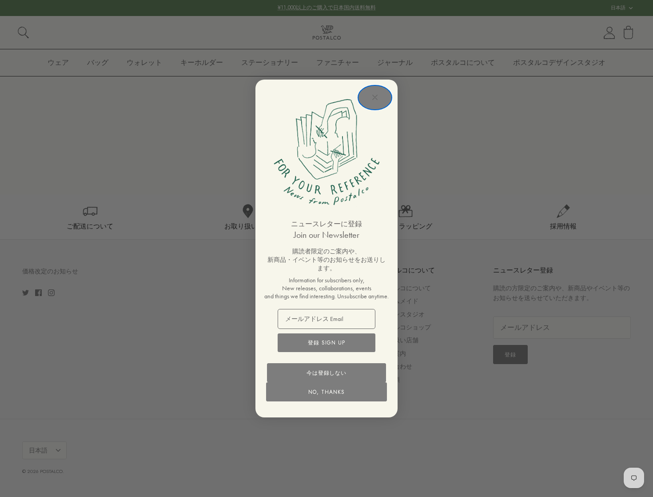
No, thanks (326, 392)
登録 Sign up (326, 343)
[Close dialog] (375, 97)
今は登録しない (327, 373)
